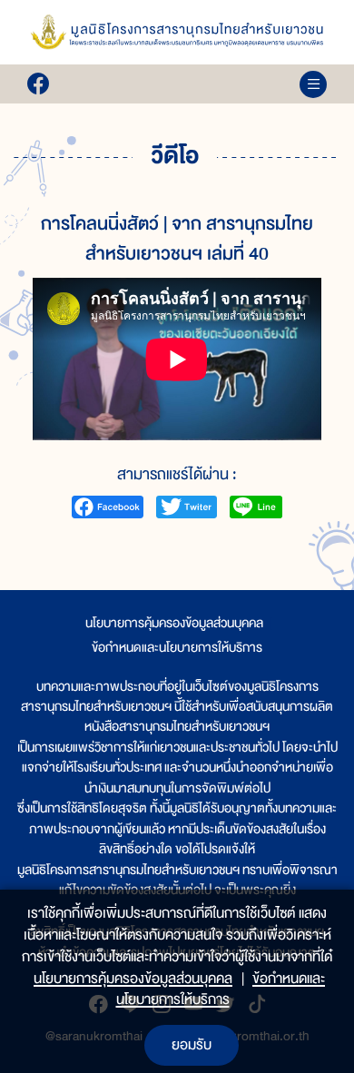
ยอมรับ (191, 1045)
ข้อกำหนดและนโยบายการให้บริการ (177, 647)
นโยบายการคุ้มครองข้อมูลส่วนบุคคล (174, 623)
